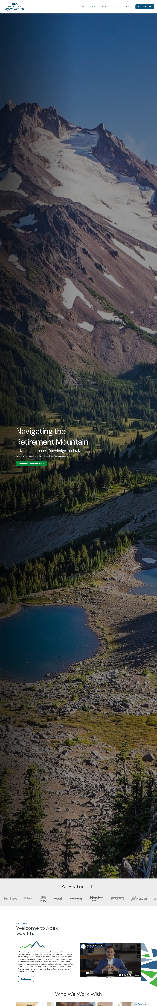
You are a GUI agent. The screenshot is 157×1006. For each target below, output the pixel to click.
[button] (81, 7)
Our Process (26, 979)
